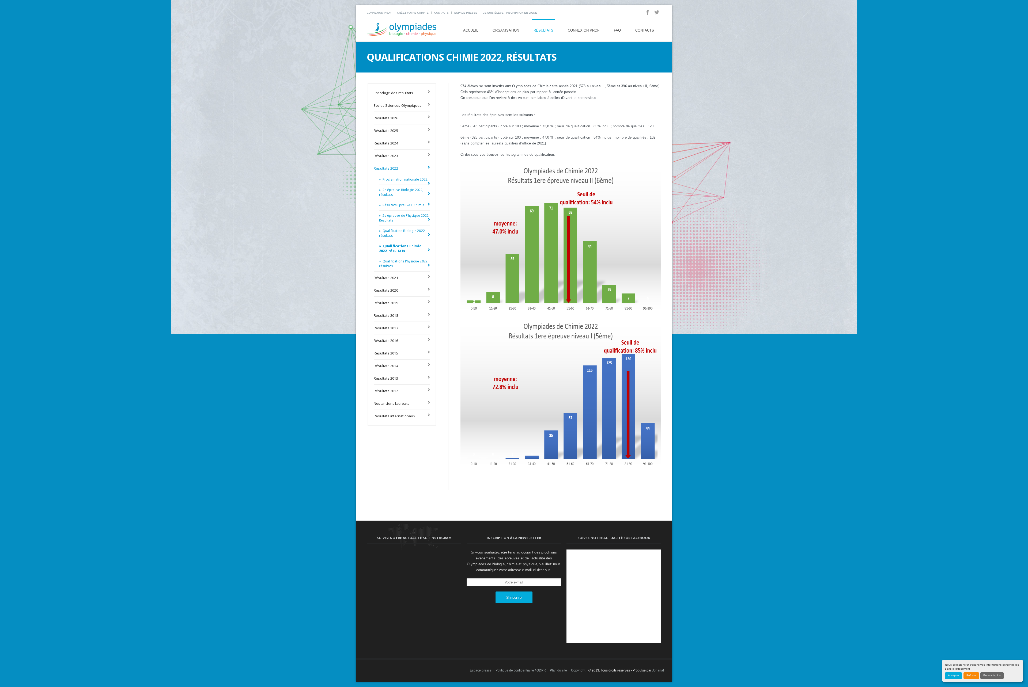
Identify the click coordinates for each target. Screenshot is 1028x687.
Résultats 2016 (386, 340)
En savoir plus (992, 675)
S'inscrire (514, 597)
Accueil (470, 30)
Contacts (441, 12)
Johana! (658, 670)
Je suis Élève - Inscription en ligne (510, 12)
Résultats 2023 (386, 155)
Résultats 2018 (386, 315)
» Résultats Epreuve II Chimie (401, 205)
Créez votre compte (413, 12)
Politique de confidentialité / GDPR (521, 670)
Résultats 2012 (386, 390)
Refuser (971, 675)
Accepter (953, 675)
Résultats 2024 (386, 143)
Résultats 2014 (386, 365)
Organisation (506, 30)
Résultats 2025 (386, 130)
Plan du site (558, 670)
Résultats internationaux (394, 416)
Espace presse (465, 12)
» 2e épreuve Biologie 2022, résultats (401, 192)
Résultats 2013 (386, 378)
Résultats (543, 30)
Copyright (578, 670)
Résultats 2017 (386, 328)
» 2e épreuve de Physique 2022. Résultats (404, 218)
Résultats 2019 (386, 302)
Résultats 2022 (386, 168)
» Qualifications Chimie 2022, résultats (400, 248)
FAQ (617, 30)
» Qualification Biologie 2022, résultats (402, 233)
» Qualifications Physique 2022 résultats (403, 263)
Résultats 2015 (386, 353)
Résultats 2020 (386, 290)
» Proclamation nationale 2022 (403, 179)
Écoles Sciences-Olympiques (397, 105)
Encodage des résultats (393, 92)
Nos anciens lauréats (391, 403)
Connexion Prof (379, 12)
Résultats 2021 (386, 277)
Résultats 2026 (386, 118)
